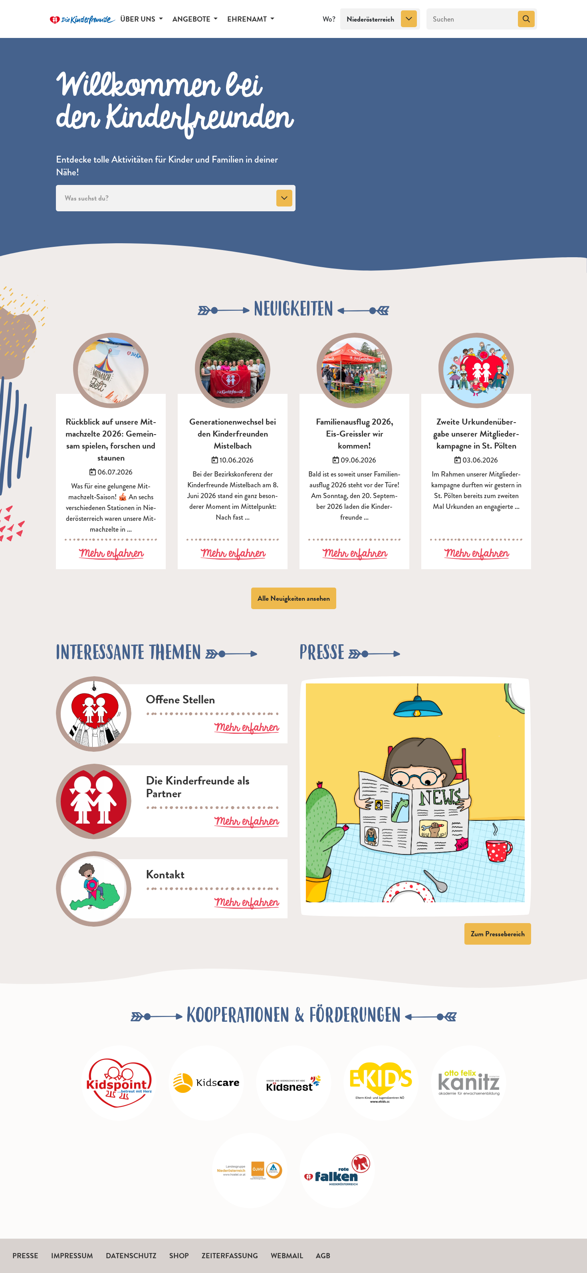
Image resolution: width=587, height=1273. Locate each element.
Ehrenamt (247, 19)
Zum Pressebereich (498, 933)
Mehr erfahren (111, 554)
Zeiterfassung (230, 1255)
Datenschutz (131, 1255)
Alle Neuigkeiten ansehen (294, 598)
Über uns (138, 19)
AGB (323, 1255)
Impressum (72, 1255)
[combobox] (380, 19)
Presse (25, 1255)
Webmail (287, 1255)
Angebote (192, 19)
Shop (179, 1255)
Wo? (329, 19)
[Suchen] (526, 19)
